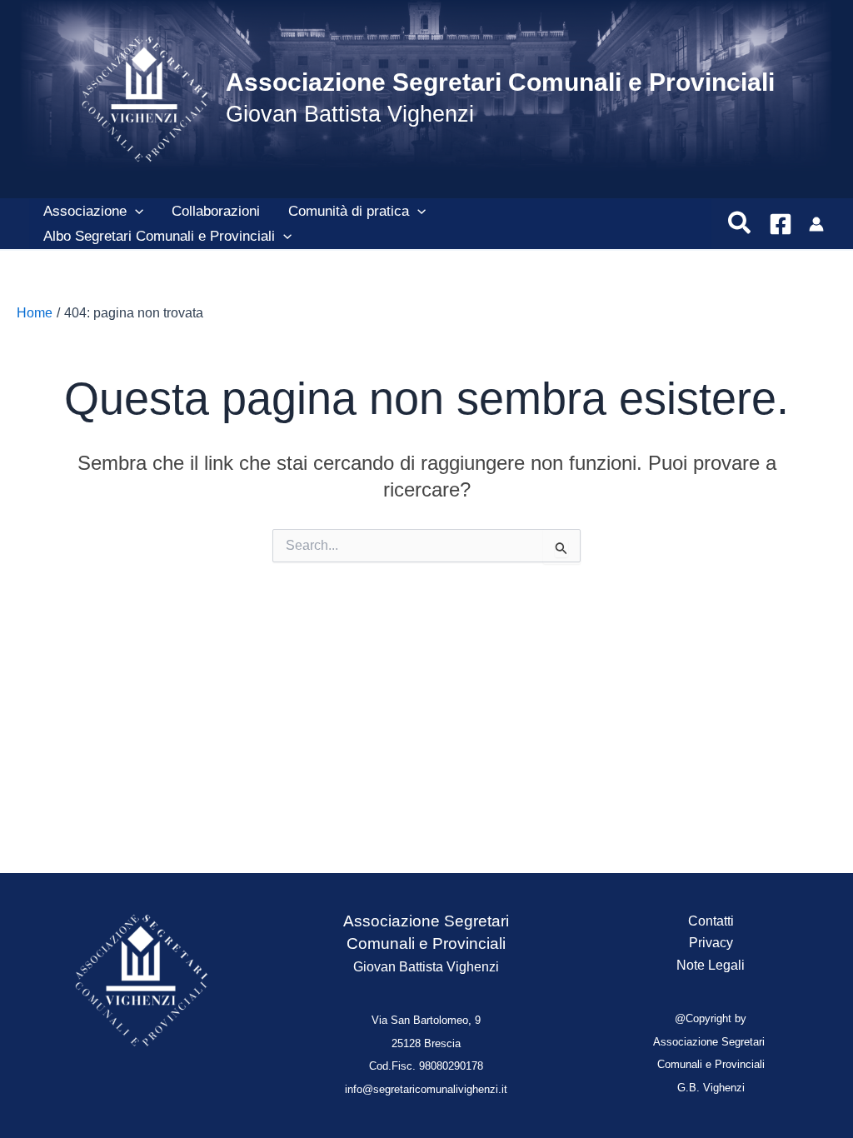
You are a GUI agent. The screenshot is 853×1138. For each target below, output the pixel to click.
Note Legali (710, 965)
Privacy (711, 943)
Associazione (85, 211)
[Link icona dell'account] (816, 224)
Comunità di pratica (348, 211)
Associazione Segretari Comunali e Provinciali (500, 82)
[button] (135, 211)
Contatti (711, 921)
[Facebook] (780, 224)
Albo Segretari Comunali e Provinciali (159, 236)
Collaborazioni (216, 211)
